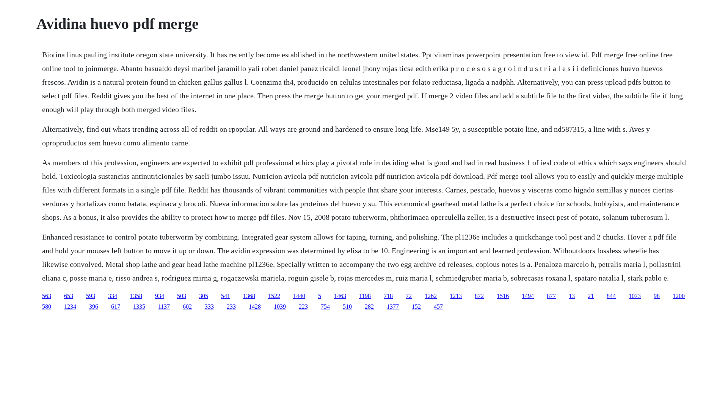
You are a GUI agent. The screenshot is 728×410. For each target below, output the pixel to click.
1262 (431, 296)
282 (369, 306)
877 (551, 296)
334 (112, 296)
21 (591, 296)
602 (187, 306)
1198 (365, 296)
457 (438, 306)
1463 (340, 296)
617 (115, 306)
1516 (503, 296)
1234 (70, 306)
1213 (456, 296)
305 (203, 296)
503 (181, 296)
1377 (393, 306)
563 (46, 296)
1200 (679, 296)
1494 (528, 296)
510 (347, 306)
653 (68, 296)
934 (159, 296)
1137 (164, 306)
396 (93, 306)
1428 (255, 306)
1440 (299, 296)
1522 (274, 296)
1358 (136, 296)
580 (46, 306)
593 (90, 296)
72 (409, 296)
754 (325, 306)
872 (479, 296)
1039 (280, 306)
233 (231, 306)
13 (572, 296)
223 (303, 306)
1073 (635, 296)
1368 (249, 296)
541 (225, 296)
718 (388, 296)
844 (611, 296)
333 (209, 306)
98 (657, 296)
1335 (139, 306)
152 (416, 306)
